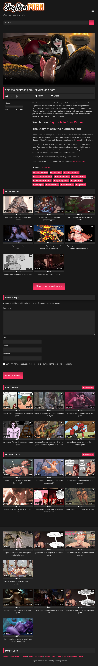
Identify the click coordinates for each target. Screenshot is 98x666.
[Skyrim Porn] (49, 8)
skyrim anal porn (79, 176)
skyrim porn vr (68, 185)
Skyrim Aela (46, 167)
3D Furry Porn (50, 656)
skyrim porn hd (53, 185)
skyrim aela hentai (63, 176)
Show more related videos (49, 286)
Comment (7, 308)
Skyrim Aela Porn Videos (66, 122)
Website (6, 354)
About (40, 96)
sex (78, 140)
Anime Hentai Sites (18, 656)
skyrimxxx (81, 185)
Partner (6, 656)
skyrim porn (57, 172)
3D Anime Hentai (35, 656)
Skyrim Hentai (77, 181)
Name (6, 337)
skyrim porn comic (72, 172)
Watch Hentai (77, 656)
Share (56, 96)
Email (6, 345)
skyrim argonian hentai (43, 181)
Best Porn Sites (64, 656)
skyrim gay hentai (62, 181)
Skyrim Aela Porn (41, 172)
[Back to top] (90, 659)
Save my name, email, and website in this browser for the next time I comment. (39, 364)
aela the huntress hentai (43, 176)
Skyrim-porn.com (78, 161)
